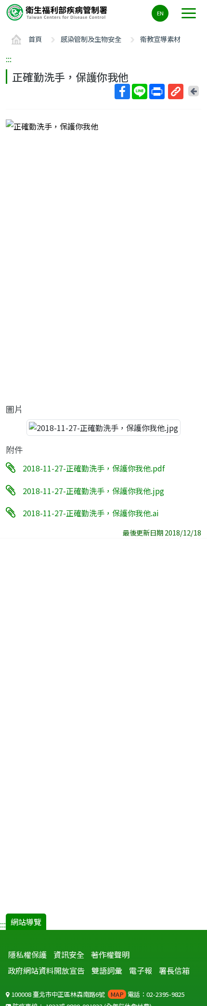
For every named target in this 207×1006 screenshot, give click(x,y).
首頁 (35, 39)
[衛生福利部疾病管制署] (58, 11)
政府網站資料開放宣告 (46, 970)
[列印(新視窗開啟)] (157, 91)
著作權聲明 (110, 954)
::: (9, 59)
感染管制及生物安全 (91, 39)
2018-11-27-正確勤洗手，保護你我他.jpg (93, 490)
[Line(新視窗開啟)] (139, 91)
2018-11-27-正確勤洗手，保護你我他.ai (91, 513)
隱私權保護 (27, 954)
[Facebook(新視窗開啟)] (122, 91)
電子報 (140, 970)
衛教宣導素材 (160, 39)
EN (160, 13)
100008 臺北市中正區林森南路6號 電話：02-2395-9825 (97, 994)
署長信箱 (174, 970)
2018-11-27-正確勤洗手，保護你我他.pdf (94, 468)
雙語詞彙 (106, 970)
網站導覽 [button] (26, 922)
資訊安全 (68, 954)
